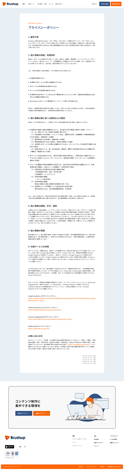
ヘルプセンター (114, 436)
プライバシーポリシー (91, 466)
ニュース (96, 446)
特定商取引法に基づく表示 (114, 466)
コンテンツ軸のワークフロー (79, 439)
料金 (95, 436)
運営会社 (81, 466)
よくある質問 (113, 439)
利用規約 (102, 466)
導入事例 (96, 439)
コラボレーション (77, 445)
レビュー (74, 442)
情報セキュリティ (114, 442)
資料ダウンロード (98, 442)
